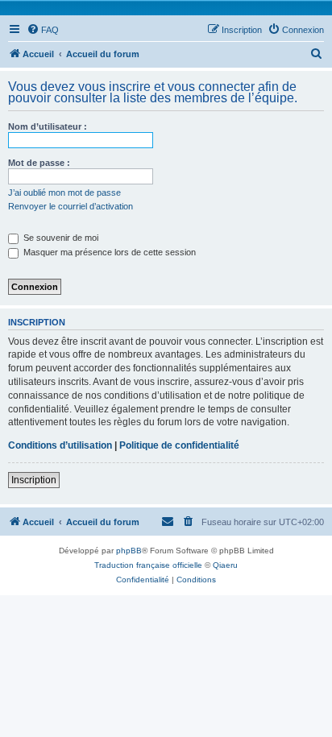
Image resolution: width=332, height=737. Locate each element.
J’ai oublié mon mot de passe (64, 192)
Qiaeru (225, 565)
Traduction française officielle (148, 565)
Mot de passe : (39, 163)
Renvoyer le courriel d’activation (70, 206)
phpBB (129, 550)
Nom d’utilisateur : (47, 126)
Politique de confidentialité (179, 445)
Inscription (33, 480)
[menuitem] (43, 29)
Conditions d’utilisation (60, 445)
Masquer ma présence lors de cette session (108, 252)
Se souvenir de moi (59, 237)
